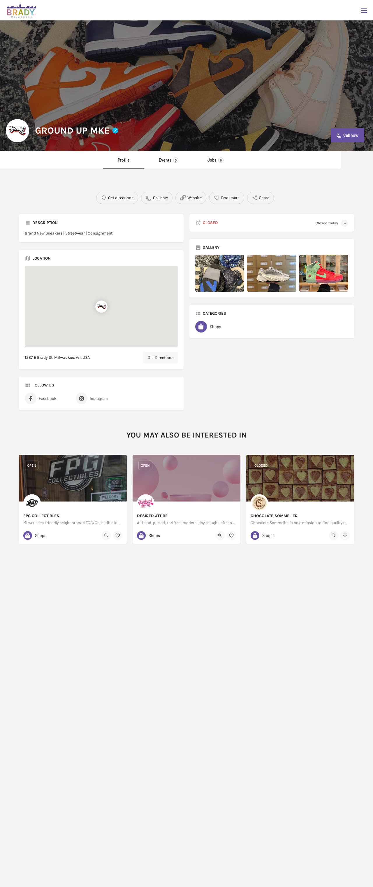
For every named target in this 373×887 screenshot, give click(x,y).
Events (168, 160)
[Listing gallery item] (219, 273)
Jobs (214, 160)
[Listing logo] (17, 130)
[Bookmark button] (117, 535)
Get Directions (160, 357)
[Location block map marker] (101, 306)
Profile (124, 160)
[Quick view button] (106, 535)
